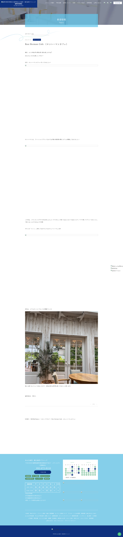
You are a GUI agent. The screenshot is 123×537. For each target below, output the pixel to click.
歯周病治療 (55, 515)
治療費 (49, 518)
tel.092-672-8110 (18, 5)
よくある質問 (76, 513)
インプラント (82, 515)
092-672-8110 (43, 468)
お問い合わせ (97, 2)
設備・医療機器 (50, 513)
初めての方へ (33, 513)
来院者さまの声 (61, 518)
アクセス (70, 513)
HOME (27, 419)
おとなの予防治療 (29, 515)
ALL (93, 404)
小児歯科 (30, 518)
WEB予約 (117, 3)
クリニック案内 (41, 513)
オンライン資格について (61, 513)
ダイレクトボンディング (65, 515)
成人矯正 (89, 515)
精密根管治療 (75, 515)
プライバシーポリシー (70, 520)
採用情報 (89, 2)
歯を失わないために (91, 513)
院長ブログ (76, 518)
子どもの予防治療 (39, 515)
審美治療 (36, 518)
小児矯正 (94, 515)
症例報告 (54, 518)
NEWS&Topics (35, 419)
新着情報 (83, 513)
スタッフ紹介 (69, 518)
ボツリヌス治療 (43, 518)
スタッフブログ (45, 419)
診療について (48, 515)
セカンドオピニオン (59, 520)
